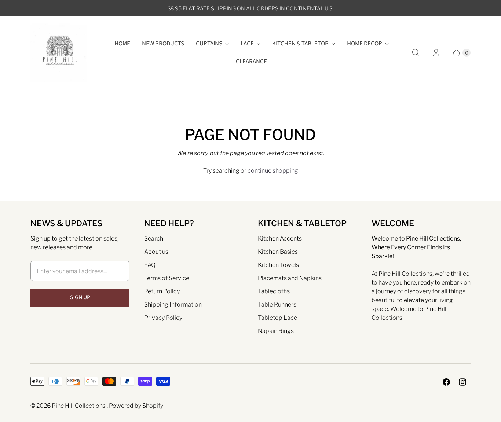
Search (153, 238)
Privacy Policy (163, 317)
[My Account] (436, 53)
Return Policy (162, 291)
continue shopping (273, 170)
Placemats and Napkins (290, 278)
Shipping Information (173, 304)
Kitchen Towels (278, 264)
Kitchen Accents (280, 238)
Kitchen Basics (278, 251)
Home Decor (364, 43)
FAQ (150, 264)
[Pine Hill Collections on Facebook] (446, 382)
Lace (247, 43)
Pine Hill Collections (79, 405)
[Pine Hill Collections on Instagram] (462, 382)
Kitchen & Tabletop (300, 43)
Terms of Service (166, 278)
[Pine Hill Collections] (58, 53)
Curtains (209, 43)
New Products (163, 43)
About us (156, 251)
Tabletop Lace (277, 317)
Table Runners (277, 304)
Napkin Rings (276, 330)
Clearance (251, 61)
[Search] (415, 53)
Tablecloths (274, 291)
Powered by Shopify (136, 405)
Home (122, 43)
